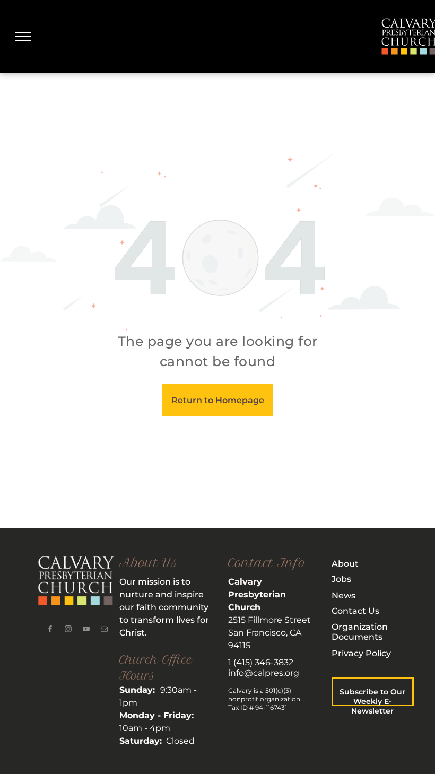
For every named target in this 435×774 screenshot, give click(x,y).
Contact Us (355, 611)
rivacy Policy (364, 653)
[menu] (23, 36)
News (343, 595)
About (345, 564)
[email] (104, 630)
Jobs (341, 579)
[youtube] (86, 630)
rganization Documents (360, 632)
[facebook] (50, 630)
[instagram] (68, 630)
